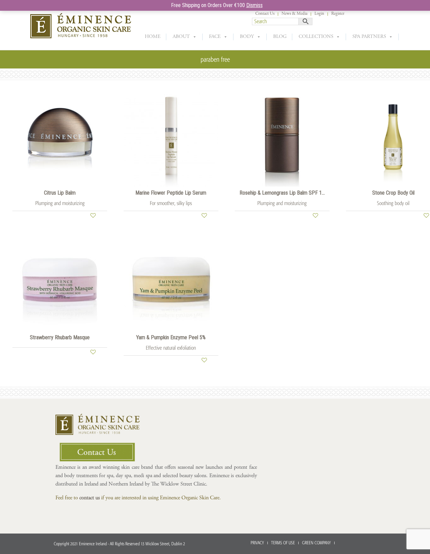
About (181, 36)
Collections (316, 36)
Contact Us (264, 14)
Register (337, 14)
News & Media (294, 14)
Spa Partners (369, 36)
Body (247, 36)
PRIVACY (257, 542)
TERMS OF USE (283, 542)
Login (319, 14)
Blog (280, 36)
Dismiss (254, 5)
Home (153, 36)
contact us (89, 498)
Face (215, 36)
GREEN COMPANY (316, 542)
